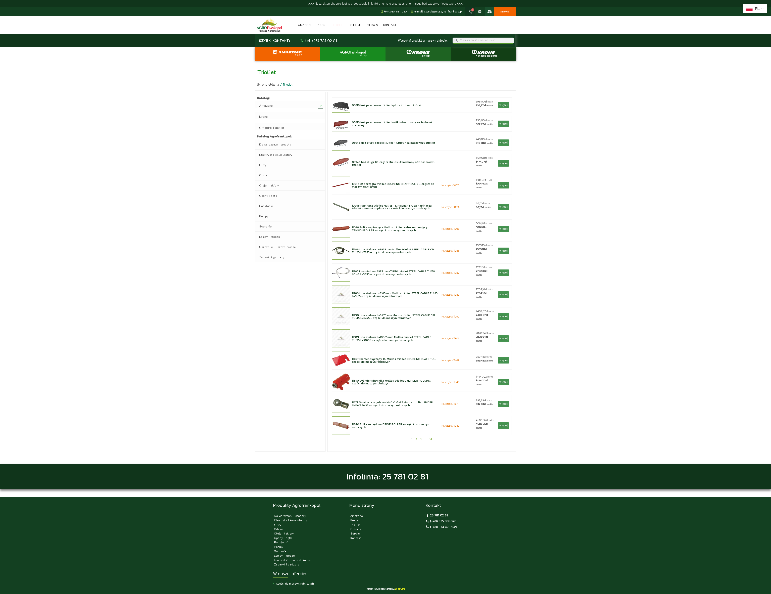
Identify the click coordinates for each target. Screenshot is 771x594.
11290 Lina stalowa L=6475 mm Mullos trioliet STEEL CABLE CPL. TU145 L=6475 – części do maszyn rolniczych (394, 316)
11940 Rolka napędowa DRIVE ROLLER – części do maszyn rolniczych (390, 425)
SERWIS (505, 11)
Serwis (372, 25)
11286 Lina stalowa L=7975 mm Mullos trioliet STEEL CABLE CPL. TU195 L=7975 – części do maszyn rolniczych (394, 250)
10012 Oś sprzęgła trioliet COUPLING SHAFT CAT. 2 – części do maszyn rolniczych (393, 185)
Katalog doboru (486, 56)
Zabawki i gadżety (272, 257)
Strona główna (268, 84)
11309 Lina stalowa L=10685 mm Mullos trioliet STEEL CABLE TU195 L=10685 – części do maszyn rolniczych (391, 338)
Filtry (262, 165)
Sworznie (265, 226)
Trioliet (338, 25)
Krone (322, 25)
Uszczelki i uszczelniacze (277, 247)
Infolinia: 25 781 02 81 (387, 476)
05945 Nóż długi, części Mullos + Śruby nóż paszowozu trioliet (393, 142)
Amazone (305, 25)
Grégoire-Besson (271, 127)
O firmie (356, 25)
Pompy (263, 216)
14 (430, 439)
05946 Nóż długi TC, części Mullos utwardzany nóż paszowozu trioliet (393, 163)
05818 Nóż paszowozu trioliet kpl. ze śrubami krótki (386, 105)
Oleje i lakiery (269, 185)
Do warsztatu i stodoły (275, 144)
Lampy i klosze (269, 237)
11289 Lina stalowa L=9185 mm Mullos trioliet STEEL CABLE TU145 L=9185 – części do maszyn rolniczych (395, 294)
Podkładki (266, 206)
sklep (426, 56)
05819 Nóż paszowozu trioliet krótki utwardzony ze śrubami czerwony (392, 123)
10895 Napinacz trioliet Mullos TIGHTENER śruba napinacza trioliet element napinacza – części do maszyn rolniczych (392, 207)
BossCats (400, 589)
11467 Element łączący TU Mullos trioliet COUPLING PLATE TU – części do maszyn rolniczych (394, 360)
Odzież (264, 175)
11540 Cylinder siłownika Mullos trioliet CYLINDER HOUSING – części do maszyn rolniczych (392, 382)
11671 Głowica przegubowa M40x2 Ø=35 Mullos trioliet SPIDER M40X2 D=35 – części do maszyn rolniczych (392, 403)
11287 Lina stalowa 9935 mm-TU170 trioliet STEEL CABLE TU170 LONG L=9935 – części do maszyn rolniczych (393, 272)
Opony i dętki (268, 196)
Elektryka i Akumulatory (276, 155)
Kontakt (390, 25)
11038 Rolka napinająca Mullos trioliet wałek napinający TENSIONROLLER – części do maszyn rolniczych (390, 228)
